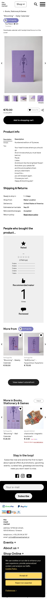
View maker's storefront (23, 382)
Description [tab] (7, 139)
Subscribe (23, 496)
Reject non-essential (23, 582)
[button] (1, 344)
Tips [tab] (4, 146)
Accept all (23, 575)
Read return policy (31, 215)
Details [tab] (5, 143)
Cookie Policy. (11, 568)
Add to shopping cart (23, 120)
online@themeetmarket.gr (18, 537)
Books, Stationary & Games (15, 11)
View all (39, 401)
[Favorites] (20, 335)
